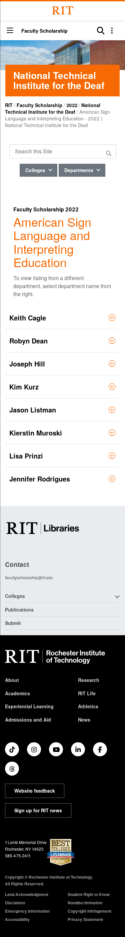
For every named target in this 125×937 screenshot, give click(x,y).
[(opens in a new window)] (12, 749)
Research (88, 680)
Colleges (36, 170)
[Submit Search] (109, 153)
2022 (71, 105)
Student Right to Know (89, 894)
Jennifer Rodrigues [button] (39, 479)
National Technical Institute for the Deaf (52, 108)
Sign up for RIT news (38, 810)
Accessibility (17, 919)
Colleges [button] (15, 596)
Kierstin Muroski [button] (35, 432)
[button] (10, 30)
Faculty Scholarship (44, 31)
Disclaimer (15, 903)
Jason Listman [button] (32, 409)
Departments (79, 170)
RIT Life (87, 693)
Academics (17, 693)
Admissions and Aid (28, 719)
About (12, 680)
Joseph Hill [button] (27, 363)
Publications (19, 609)
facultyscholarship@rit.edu (29, 577)
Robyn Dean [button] (28, 340)
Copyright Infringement (89, 911)
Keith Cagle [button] (27, 317)
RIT (9, 105)
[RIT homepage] (55, 657)
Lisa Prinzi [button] (26, 455)
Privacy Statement (85, 919)
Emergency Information (27, 911)
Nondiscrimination (85, 903)
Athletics (88, 706)
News (84, 719)
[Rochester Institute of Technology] (62, 10)
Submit (13, 623)
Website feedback (34, 790)
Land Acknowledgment (26, 894)
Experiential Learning (29, 706)
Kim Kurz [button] (24, 386)
